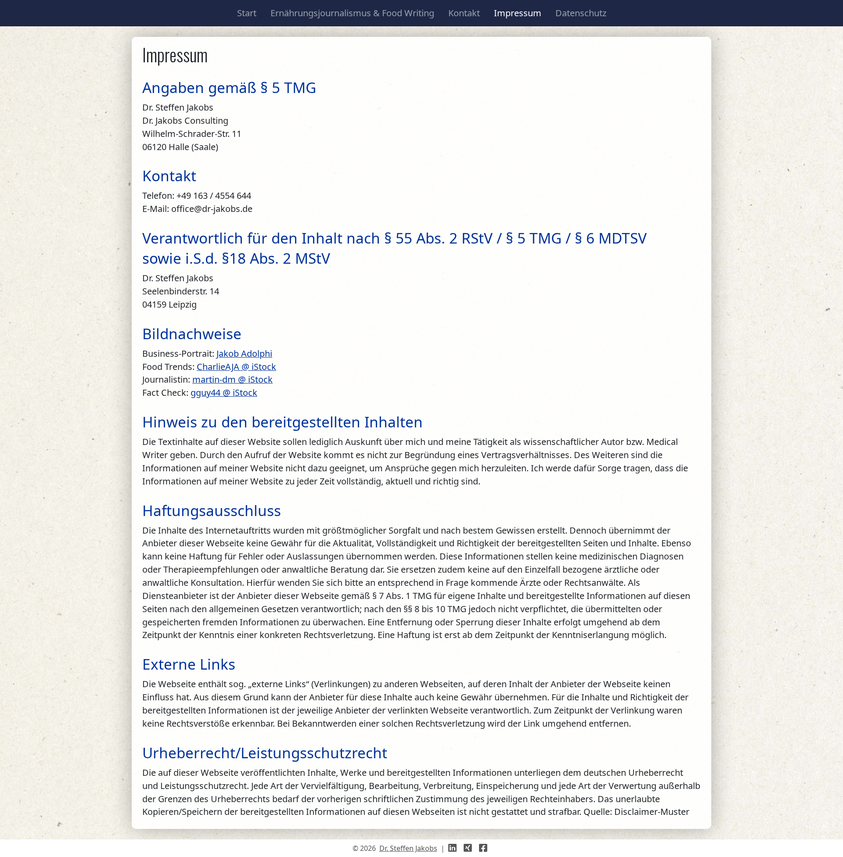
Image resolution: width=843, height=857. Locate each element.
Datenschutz (580, 13)
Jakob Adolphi (244, 353)
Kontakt (464, 13)
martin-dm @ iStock (232, 379)
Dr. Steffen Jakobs (408, 848)
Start (246, 13)
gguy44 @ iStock (224, 392)
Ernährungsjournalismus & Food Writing (352, 13)
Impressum (517, 13)
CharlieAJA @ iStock (236, 367)
